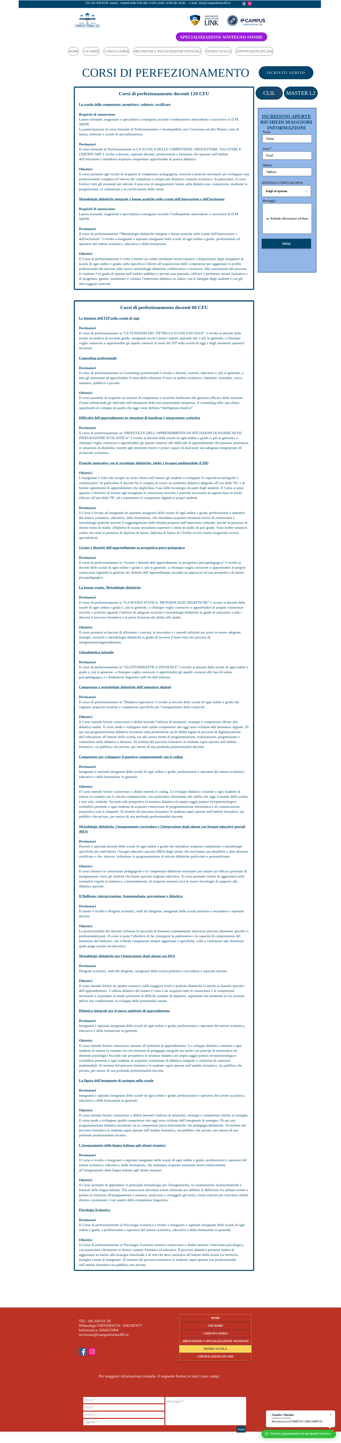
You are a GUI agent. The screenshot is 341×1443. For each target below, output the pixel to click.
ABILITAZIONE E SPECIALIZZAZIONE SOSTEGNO (215, 1341)
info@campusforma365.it (214, 3)
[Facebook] (244, 4)
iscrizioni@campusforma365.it (104, 1334)
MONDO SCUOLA (215, 1348)
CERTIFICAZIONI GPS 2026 (215, 1356)
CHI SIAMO (215, 1325)
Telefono (267, 165)
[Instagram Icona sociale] (250, 4)
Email (266, 148)
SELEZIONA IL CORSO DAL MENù (282, 182)
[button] (116, 51)
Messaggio (269, 200)
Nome (266, 132)
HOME (215, 1318)
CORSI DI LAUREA (215, 1333)
